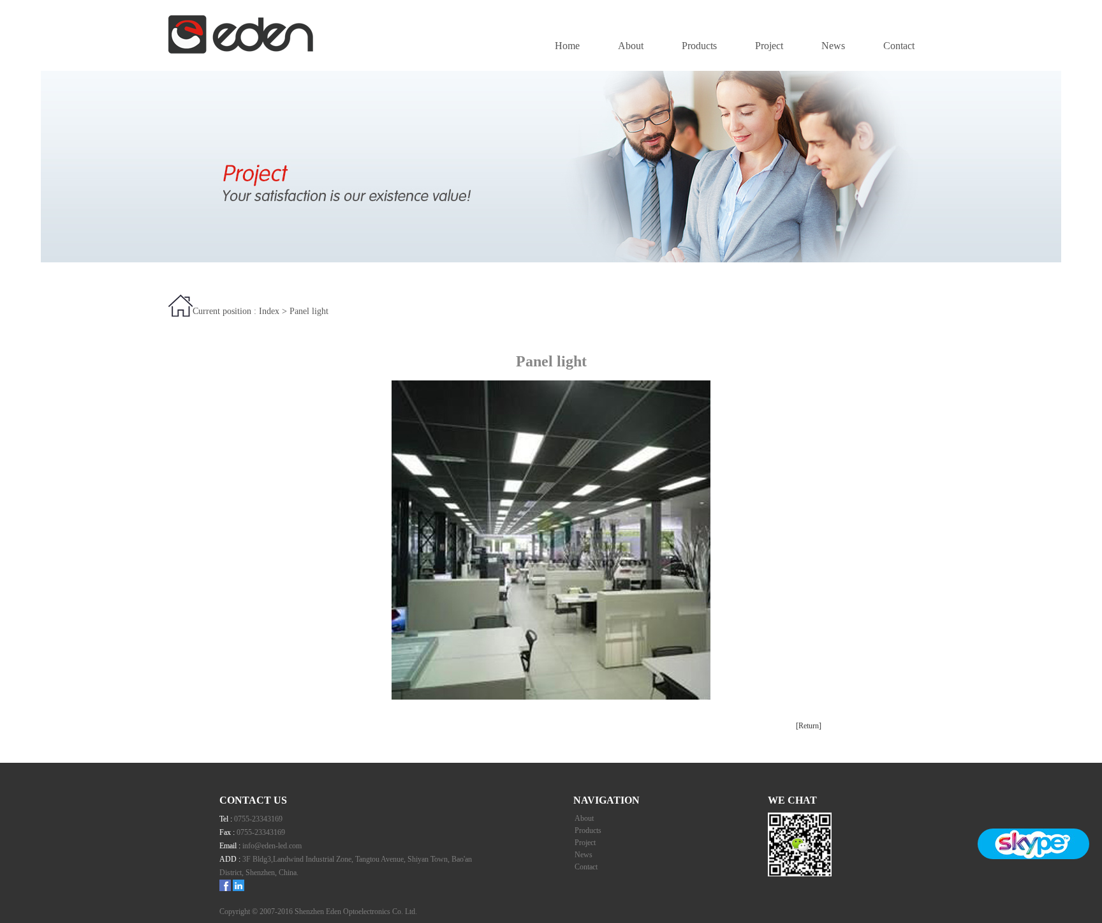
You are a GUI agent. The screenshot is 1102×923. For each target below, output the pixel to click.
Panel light (309, 311)
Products (699, 45)
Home (567, 45)
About (630, 45)
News (833, 45)
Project (769, 45)
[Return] (808, 725)
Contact (899, 45)
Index (269, 311)
